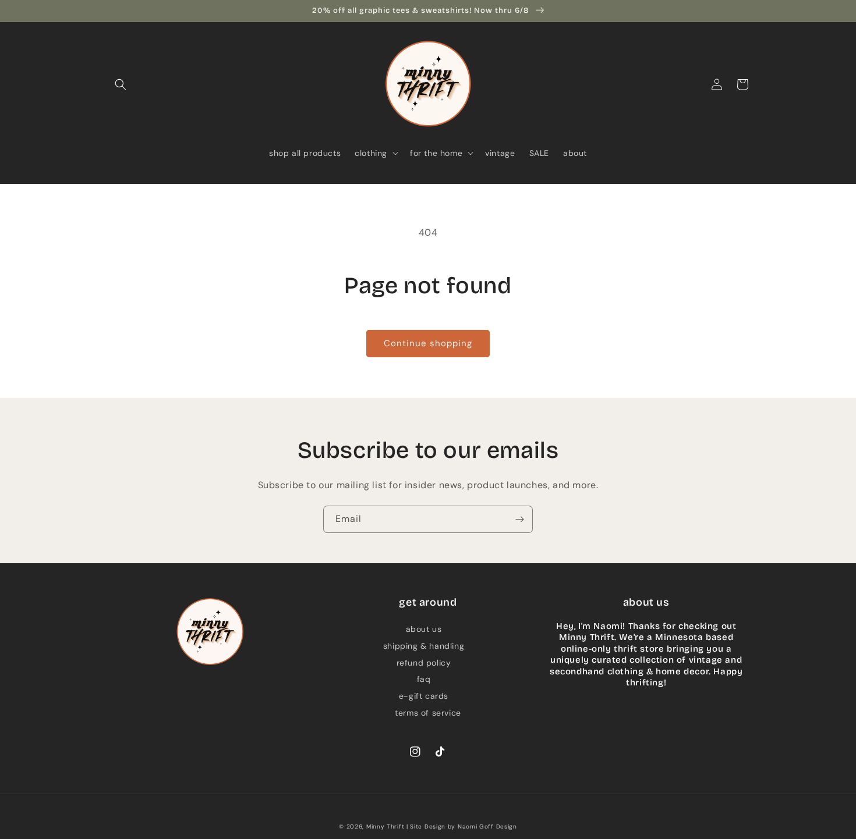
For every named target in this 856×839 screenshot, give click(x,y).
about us (424, 629)
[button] (120, 84)
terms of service (428, 713)
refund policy (424, 662)
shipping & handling (423, 646)
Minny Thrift (385, 826)
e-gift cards (423, 696)
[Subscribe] (519, 519)
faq (424, 679)
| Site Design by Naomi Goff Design (461, 826)
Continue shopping (428, 343)
